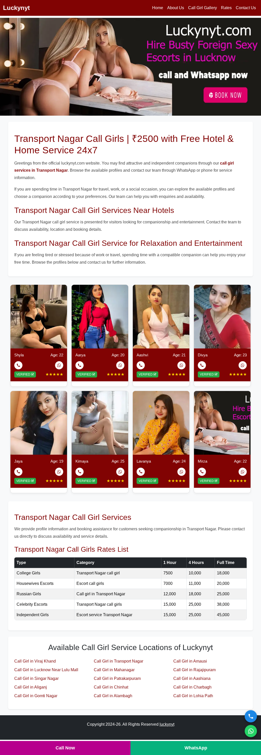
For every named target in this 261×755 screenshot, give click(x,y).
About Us (175, 8)
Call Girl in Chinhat (111, 687)
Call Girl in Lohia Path (193, 696)
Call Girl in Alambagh (113, 696)
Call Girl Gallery (202, 8)
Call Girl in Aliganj (30, 687)
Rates (226, 8)
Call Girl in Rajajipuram (194, 670)
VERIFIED (23, 374)
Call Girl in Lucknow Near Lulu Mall (46, 670)
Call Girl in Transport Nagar (118, 661)
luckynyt (167, 724)
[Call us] (251, 716)
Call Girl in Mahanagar (114, 670)
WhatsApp (196, 747)
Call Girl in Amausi (190, 661)
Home (157, 8)
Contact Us (246, 8)
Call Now (65, 747)
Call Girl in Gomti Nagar (35, 696)
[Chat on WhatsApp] (251, 731)
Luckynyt (16, 7)
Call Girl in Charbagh (192, 687)
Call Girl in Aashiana (192, 678)
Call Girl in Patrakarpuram (117, 678)
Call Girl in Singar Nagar (36, 678)
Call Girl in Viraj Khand (35, 661)
